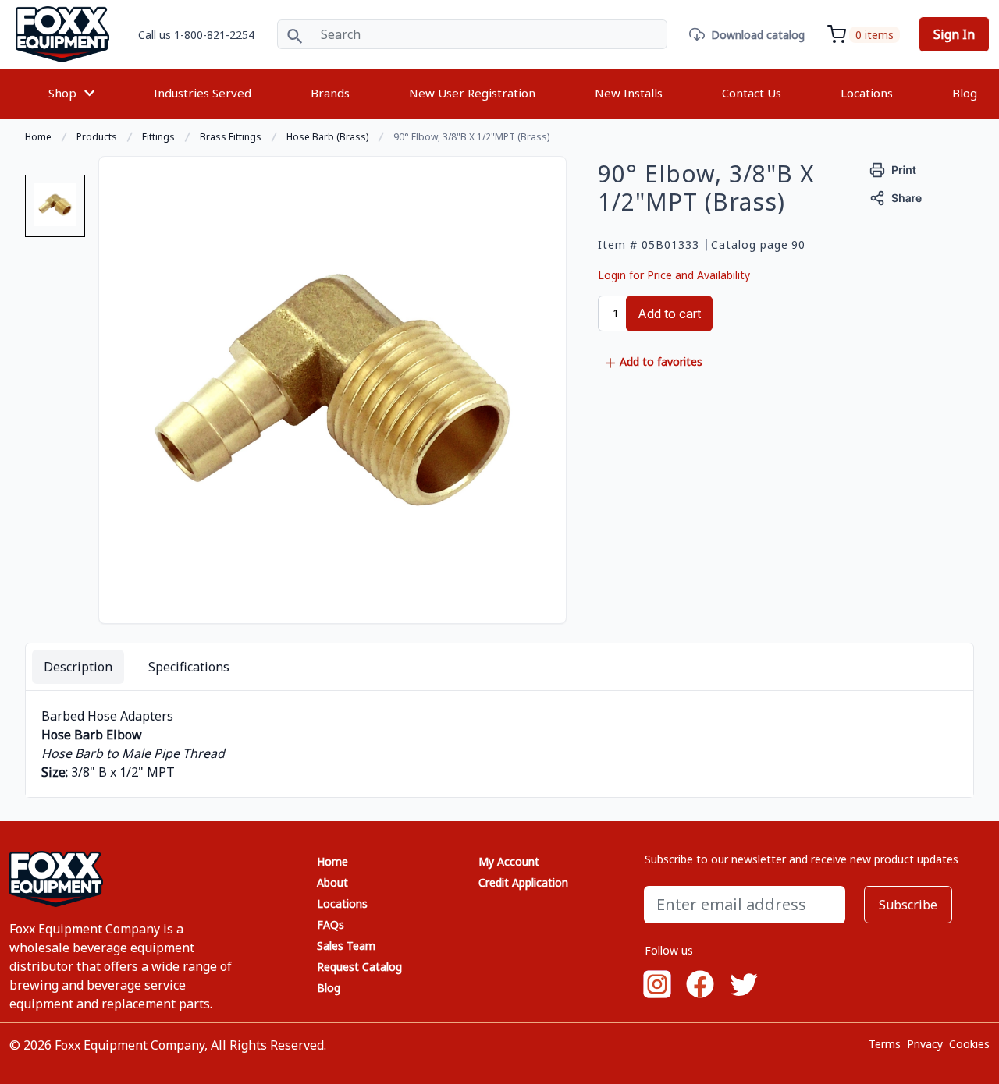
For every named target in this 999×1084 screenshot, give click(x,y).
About (332, 882)
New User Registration (472, 93)
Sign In (954, 34)
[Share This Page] (896, 196)
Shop (62, 93)
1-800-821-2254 (214, 34)
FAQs (330, 924)
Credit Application (523, 882)
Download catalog (758, 34)
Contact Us (751, 93)
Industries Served (202, 93)
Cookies (969, 1043)
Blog (964, 93)
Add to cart (669, 313)
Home (332, 861)
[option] (55, 212)
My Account (508, 861)
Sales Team (346, 945)
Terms (885, 1043)
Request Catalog (359, 966)
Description (78, 666)
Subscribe (908, 904)
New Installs (629, 93)
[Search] (294, 34)
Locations (867, 93)
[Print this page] (893, 168)
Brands (330, 93)
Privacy (925, 1043)
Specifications (188, 666)
